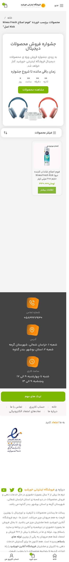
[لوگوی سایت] (33, 5)
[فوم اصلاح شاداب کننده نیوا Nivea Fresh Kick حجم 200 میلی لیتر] (47, 156)
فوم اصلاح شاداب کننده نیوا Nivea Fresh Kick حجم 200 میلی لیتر (47, 175)
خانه (9, 18)
